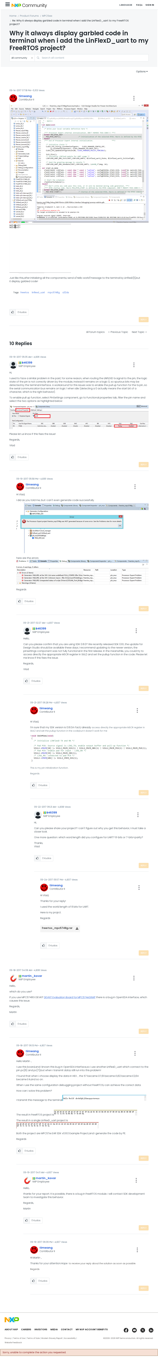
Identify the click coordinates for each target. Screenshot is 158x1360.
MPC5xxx (47, 16)
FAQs (139, 4)
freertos (25, 292)
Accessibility (70, 1338)
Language (125, 4)
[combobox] (92, 57)
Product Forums (29, 16)
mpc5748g (54, 292)
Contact (67, 1329)
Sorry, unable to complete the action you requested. (34, 1352)
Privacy (8, 1338)
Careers (26, 1329)
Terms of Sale (33, 1338)
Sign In (150, 4)
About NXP (11, 1329)
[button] (134, 98)
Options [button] (141, 71)
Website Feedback (13, 1342)
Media (54, 1329)
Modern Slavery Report (51, 1338)
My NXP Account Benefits (92, 1329)
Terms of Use (19, 1338)
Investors (40, 1329)
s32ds (65, 292)
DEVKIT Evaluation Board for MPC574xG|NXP (70, 997)
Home (13, 16)
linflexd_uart (38, 292)
